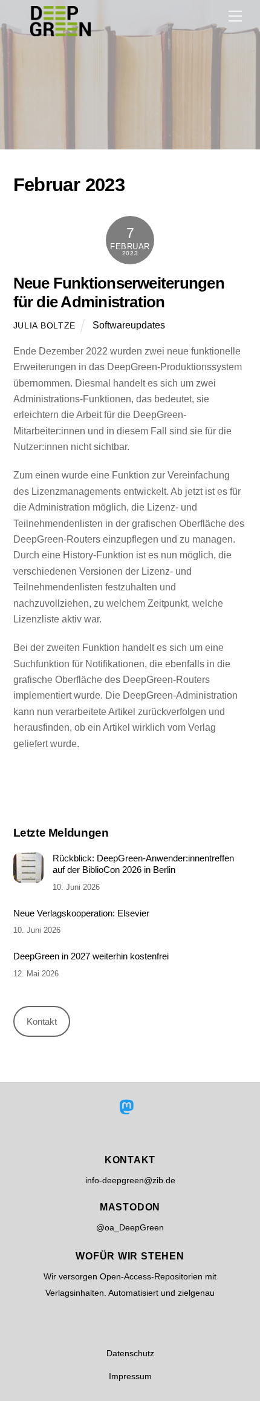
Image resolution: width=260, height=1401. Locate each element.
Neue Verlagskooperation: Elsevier (81, 913)
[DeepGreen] (60, 31)
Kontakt (42, 1021)
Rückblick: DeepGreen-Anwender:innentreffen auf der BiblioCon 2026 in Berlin (143, 864)
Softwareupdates (129, 325)
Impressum (130, 1376)
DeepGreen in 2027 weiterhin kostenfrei (91, 956)
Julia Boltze (44, 325)
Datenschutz (130, 1353)
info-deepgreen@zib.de (130, 1180)
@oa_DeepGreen (130, 1227)
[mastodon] (129, 1107)
